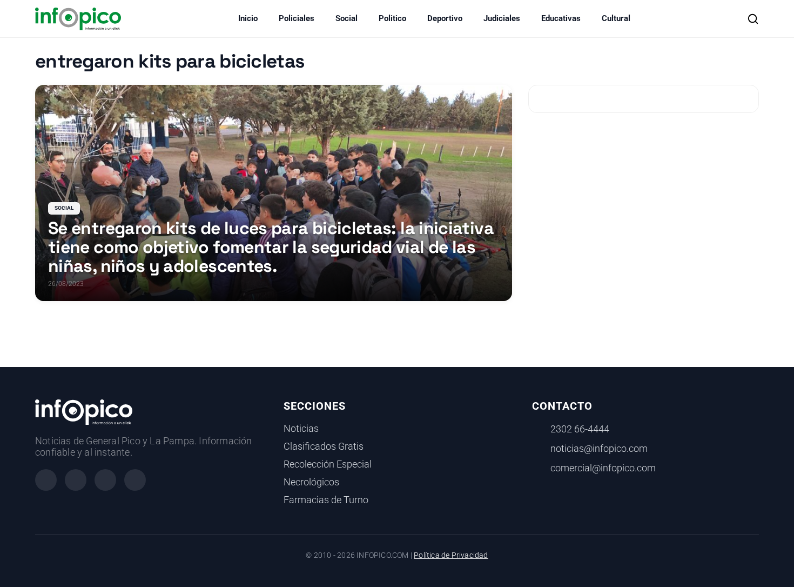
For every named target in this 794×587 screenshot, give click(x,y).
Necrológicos (311, 482)
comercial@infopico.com (603, 468)
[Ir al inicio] (78, 19)
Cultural (616, 18)
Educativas (561, 18)
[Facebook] (46, 480)
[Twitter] (105, 480)
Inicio (248, 18)
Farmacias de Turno (326, 500)
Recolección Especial (328, 464)
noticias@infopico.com (599, 448)
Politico (392, 18)
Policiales (296, 18)
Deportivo (444, 18)
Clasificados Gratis (324, 446)
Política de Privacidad (451, 555)
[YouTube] (135, 480)
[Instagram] (75, 480)
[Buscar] (753, 19)
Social (346, 18)
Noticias (301, 428)
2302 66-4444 (579, 429)
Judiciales (501, 18)
